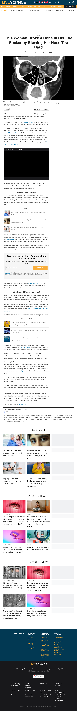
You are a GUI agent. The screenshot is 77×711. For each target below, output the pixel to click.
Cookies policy (30, 690)
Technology (53, 6)
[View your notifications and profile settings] (69, 2)
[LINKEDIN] (5, 412)
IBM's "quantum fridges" (34, 10)
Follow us (38, 109)
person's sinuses (26, 347)
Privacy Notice (8, 273)
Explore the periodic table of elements (45, 650)
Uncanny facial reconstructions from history (45, 656)
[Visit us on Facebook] (34, 2)
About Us (43, 684)
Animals (7, 6)
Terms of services (23, 272)
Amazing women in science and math (45, 645)
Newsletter (46, 109)
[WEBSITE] (7, 412)
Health (23, 6)
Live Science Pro (72, 10)
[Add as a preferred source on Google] (38, 676)
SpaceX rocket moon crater (16, 10)
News (50, 52)
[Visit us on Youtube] (42, 2)
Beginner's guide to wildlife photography (58, 642)
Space (45, 6)
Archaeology (15, 6)
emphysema (22, 371)
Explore (60, 6)
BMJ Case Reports (14, 133)
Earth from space (32, 641)
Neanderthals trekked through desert (54, 10)
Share (7, 109)
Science (30, 6)
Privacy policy (16, 690)
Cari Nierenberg (31, 52)
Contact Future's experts (28, 685)
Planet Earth (37, 6)
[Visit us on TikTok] (47, 2)
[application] (26, 164)
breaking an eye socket (35, 283)
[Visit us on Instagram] (39, 2)
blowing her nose (29, 122)
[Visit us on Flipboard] (45, 2)
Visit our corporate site (41, 671)
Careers (14, 695)
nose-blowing (10, 239)
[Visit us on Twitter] (37, 2)
